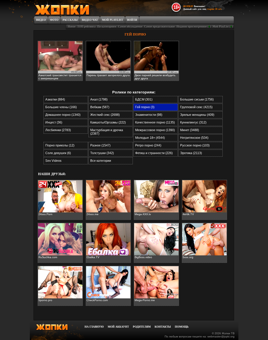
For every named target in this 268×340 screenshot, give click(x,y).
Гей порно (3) (144, 107)
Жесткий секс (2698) (105, 114)
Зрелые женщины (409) (197, 114)
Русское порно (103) (195, 145)
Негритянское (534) (194, 137)
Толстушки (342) (102, 153)
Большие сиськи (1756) (197, 99)
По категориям (106, 26)
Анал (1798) (99, 99)
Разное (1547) (100, 145)
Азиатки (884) (55, 99)
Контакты (163, 326)
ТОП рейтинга (86, 26)
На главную (94, 326)
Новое (72, 26)
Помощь (182, 326)
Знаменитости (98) (148, 114)
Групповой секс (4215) (196, 107)
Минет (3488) (189, 130)
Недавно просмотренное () (194, 26)
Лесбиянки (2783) (58, 130)
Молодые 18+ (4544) (150, 137)
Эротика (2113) (191, 153)
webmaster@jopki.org (220, 336)
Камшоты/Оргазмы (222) (108, 122)
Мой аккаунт (118, 326)
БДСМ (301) (143, 99)
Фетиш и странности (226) (154, 153)
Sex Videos (53, 160)
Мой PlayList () (223, 26)
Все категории (100, 160)
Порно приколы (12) (59, 145)
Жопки (57, 326)
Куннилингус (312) (193, 122)
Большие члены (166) (61, 107)
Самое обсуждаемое (130, 26)
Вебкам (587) (99, 107)
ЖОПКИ (71, 8)
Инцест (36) (53, 122)
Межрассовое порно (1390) (155, 130)
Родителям (142, 326)
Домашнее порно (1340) (62, 114)
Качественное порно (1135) (155, 122)
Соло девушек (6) (58, 153)
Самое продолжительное (159, 26)
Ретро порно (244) (148, 145)
